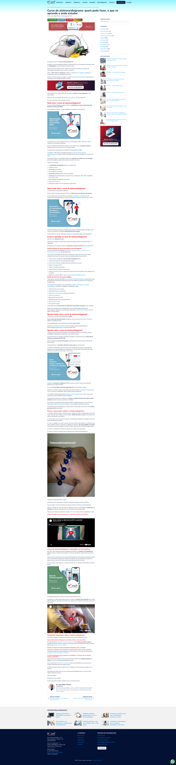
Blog (52, 7)
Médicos (102, 38)
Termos (99, 760)
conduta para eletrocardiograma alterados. (58, 652)
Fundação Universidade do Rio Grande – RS (74, 688)
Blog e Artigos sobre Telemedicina (106, 742)
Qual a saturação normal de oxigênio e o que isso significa (116, 106)
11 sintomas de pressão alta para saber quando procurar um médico (115, 79)
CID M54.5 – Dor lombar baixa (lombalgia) (115, 72)
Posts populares (105, 56)
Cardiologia (103, 29)
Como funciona (101, 735)
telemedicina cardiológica (62, 663)
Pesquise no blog (105, 19)
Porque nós (80, 737)
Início (48, 7)
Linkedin (62, 691)
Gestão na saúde (104, 33)
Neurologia (103, 40)
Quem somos (81, 735)
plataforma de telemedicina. (60, 645)
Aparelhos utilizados (102, 740)
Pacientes (102, 42)
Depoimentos (81, 740)
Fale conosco (81, 742)
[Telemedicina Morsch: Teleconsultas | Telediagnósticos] (51, 2)
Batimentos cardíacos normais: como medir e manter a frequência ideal (116, 120)
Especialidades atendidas (103, 737)
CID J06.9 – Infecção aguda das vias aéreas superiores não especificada (116, 100)
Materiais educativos (102, 744)
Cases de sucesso (104, 31)
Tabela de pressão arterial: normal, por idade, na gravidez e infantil (116, 59)
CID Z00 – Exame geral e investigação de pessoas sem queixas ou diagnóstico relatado (116, 113)
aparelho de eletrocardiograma (66, 642)
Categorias (103, 26)
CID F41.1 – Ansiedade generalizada (114, 85)
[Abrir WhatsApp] (172, 761)
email (59, 743)
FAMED (68, 687)
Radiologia (103, 46)
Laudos (84, 2)
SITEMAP (80, 744)
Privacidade (94, 760)
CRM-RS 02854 (51, 747)
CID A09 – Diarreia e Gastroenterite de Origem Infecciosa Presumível (116, 66)
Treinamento (58, 7)
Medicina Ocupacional (105, 35)
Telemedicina (103, 49)
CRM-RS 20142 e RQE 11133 (54, 752)
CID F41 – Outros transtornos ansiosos (115, 92)
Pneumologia (103, 44)
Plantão (92, 2)
